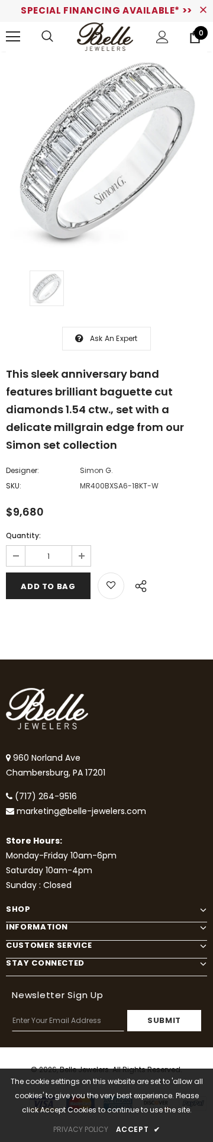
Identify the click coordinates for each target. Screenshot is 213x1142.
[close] (203, 11)
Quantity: (23, 535)
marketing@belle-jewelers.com (81, 811)
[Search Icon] (47, 37)
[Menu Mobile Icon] (13, 37)
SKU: (13, 486)
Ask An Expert (114, 338)
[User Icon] (162, 37)
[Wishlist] (111, 585)
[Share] (137, 584)
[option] (106, 152)
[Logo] (105, 36)
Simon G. (96, 470)
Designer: (22, 470)
